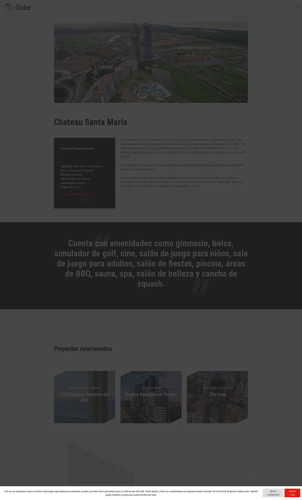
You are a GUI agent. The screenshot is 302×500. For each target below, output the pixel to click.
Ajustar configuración (273, 493)
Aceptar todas (292, 493)
